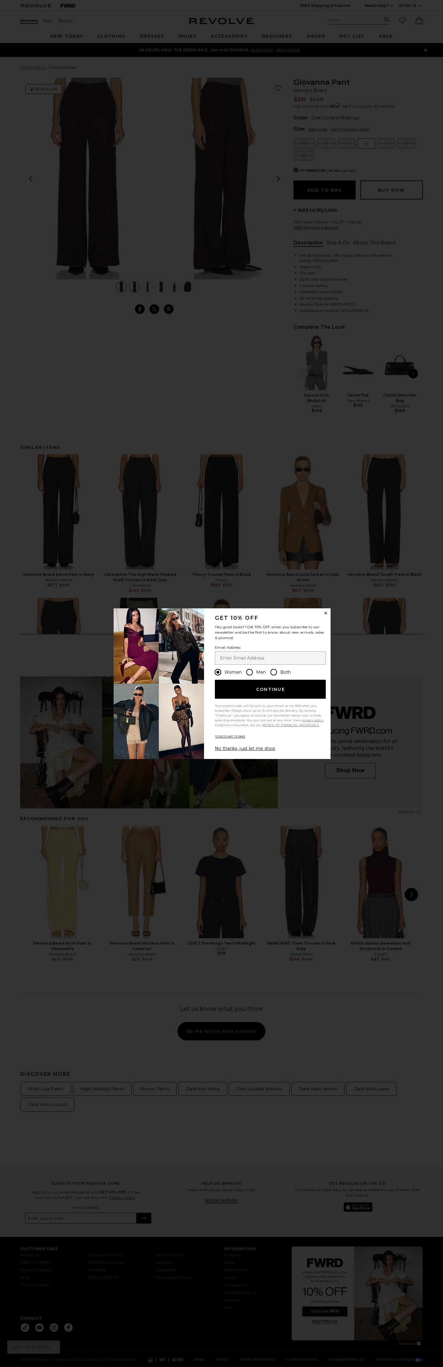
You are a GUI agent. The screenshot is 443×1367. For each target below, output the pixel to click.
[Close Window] (326, 613)
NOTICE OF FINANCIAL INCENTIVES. (290, 725)
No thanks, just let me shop (245, 748)
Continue (270, 689)
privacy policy (312, 720)
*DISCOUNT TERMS (230, 736)
